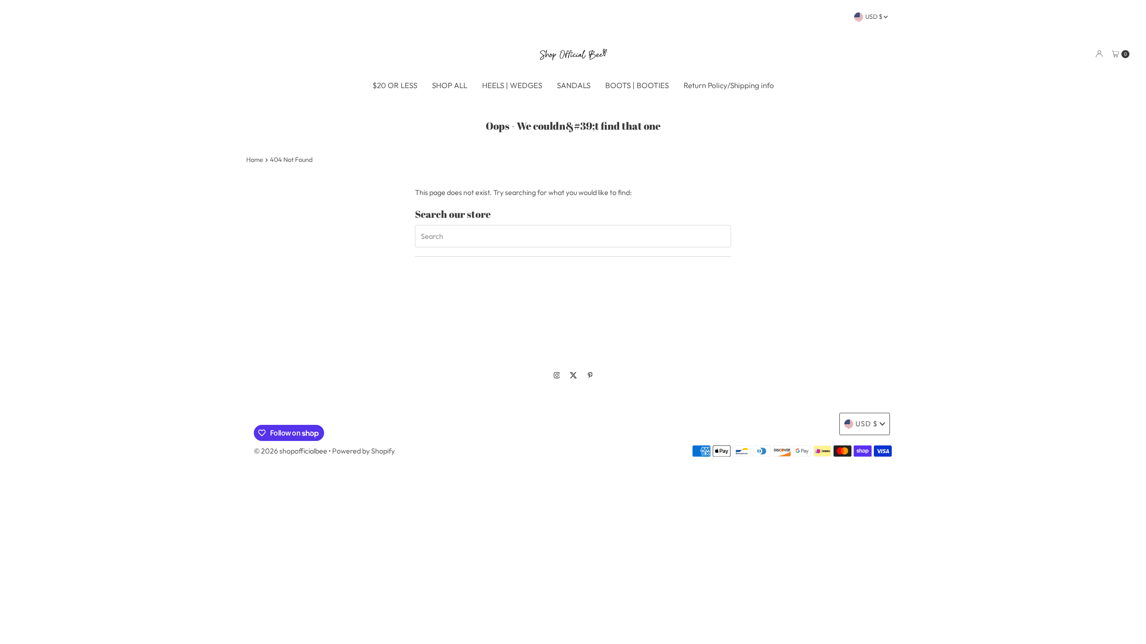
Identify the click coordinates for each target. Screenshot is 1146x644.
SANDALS (573, 85)
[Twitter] (573, 375)
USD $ (874, 17)
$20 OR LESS (394, 85)
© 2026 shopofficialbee (290, 450)
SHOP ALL (449, 85)
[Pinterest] (590, 375)
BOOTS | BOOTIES (637, 85)
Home (254, 160)
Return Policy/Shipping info (729, 85)
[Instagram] (557, 375)
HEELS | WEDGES (512, 85)
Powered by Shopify (363, 450)
